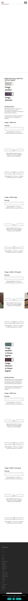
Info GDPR (18, 599)
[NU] (26, 597)
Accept (9, 599)
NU (13, 599)
